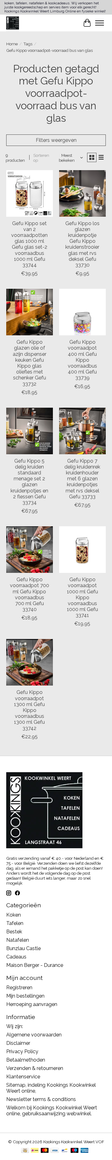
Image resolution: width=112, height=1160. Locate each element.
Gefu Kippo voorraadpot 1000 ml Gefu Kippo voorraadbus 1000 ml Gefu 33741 (82, 597)
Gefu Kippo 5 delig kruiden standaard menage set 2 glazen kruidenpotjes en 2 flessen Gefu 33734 (29, 481)
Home (12, 43)
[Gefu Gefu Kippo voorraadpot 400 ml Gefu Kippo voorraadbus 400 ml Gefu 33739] (82, 312)
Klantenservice (23, 1077)
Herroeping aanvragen (31, 1004)
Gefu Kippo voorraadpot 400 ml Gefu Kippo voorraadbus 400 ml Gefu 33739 (82, 360)
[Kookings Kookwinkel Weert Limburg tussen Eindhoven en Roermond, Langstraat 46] (12, 22)
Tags (27, 43)
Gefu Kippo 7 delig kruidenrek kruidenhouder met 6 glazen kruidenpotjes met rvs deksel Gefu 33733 (82, 479)
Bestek (14, 932)
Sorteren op (41, 158)
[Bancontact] (64, 1151)
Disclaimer (18, 1043)
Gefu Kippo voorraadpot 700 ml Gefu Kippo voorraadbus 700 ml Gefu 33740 (29, 594)
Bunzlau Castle (23, 948)
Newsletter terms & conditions (41, 1099)
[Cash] (25, 1151)
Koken (13, 915)
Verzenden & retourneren (34, 1068)
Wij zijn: (14, 1026)
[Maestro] (75, 1151)
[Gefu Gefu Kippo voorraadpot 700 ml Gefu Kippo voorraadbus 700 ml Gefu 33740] (29, 549)
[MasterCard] (45, 1151)
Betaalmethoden (25, 1060)
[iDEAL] (35, 1151)
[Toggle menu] (99, 23)
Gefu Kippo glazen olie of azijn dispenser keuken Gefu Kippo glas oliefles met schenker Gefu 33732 (29, 363)
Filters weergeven (56, 140)
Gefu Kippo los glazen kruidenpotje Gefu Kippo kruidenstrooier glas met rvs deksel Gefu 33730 (82, 244)
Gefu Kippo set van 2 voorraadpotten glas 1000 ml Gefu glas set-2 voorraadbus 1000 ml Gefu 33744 (29, 244)
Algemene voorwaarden (34, 1035)
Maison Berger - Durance (34, 965)
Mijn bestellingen (25, 996)
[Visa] (55, 1151)
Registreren (19, 987)
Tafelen (14, 923)
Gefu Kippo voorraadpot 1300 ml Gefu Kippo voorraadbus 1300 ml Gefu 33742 (29, 710)
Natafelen (17, 940)
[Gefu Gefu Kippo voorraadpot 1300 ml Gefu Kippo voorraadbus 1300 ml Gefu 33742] (29, 662)
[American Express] (85, 1151)
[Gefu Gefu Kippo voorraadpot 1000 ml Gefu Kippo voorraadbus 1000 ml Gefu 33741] (82, 549)
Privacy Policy (22, 1051)
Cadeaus (16, 957)
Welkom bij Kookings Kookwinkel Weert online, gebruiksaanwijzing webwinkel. (51, 1111)
